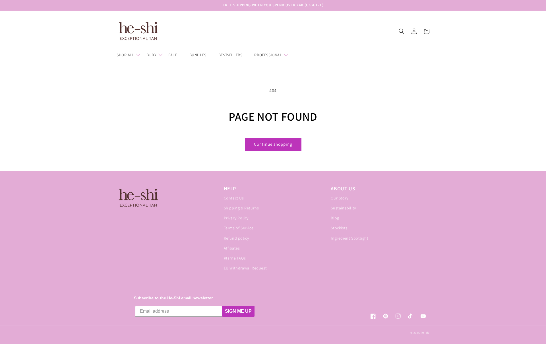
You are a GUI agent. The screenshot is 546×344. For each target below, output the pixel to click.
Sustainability (343, 208)
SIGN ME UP (238, 311)
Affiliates (232, 248)
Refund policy (236, 238)
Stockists (339, 227)
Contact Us (234, 198)
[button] (128, 55)
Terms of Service (239, 227)
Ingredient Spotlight (349, 238)
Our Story (339, 198)
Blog (335, 218)
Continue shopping (273, 144)
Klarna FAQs (235, 258)
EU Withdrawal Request (245, 268)
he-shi (425, 333)
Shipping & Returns (241, 208)
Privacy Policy (236, 218)
